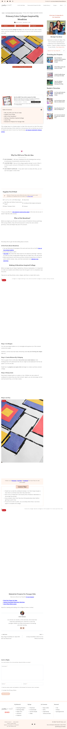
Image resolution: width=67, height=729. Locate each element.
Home (3, 12)
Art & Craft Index (21, 5)
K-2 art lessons (30, 597)
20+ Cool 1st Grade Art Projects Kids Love (58, 1)
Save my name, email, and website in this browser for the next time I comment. (21, 687)
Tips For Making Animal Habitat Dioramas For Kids (58, 83)
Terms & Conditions (11, 723)
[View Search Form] (65, 5)
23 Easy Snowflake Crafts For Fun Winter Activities (34, 636)
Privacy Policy (12, 690)
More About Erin (60, 47)
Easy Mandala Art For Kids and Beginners (59, 108)
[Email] (13, 1)
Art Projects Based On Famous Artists (14, 12)
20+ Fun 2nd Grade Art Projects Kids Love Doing (59, 94)
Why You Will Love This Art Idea (13, 112)
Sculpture (19, 715)
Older (31, 713)
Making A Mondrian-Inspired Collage (14, 118)
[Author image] (14, 22)
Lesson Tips (7, 119)
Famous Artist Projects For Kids (34, 5)
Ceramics (19, 713)
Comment (5, 666)
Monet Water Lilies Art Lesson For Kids (59, 67)
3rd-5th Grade (33, 711)
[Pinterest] (2, 1)
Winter (58, 709)
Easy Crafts (46, 707)
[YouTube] (7, 1)
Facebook (25, 480)
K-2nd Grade (33, 709)
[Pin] (4, 37)
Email (25, 683)
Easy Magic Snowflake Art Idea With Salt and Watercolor (10, 636)
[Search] (63, 50)
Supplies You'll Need (9, 114)
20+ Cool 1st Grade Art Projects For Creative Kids (59, 116)
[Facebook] (10, 1)
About (61, 5)
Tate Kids (5, 253)
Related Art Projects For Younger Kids (14, 121)
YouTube (19, 480)
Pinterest (14, 480)
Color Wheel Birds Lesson (10, 604)
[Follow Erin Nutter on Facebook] (21, 628)
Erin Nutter (19, 22)
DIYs (44, 709)
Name (4, 683)
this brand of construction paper (20, 212)
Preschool (32, 707)
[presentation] (50, 60)
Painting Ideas (20, 709)
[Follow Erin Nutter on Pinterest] (23, 628)
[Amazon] (5, 1)
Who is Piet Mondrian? (10, 116)
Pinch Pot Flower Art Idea (10, 600)
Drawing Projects (21, 707)
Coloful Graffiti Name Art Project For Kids (59, 75)
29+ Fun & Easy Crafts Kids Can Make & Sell (59, 101)
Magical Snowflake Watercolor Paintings (14, 602)
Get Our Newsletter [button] (11, 726)
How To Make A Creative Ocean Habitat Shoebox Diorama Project (60, 60)
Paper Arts (19, 711)
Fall (57, 707)
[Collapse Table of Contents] (41, 109)
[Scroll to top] (64, 725)
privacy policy (30, 196)
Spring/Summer (60, 711)
